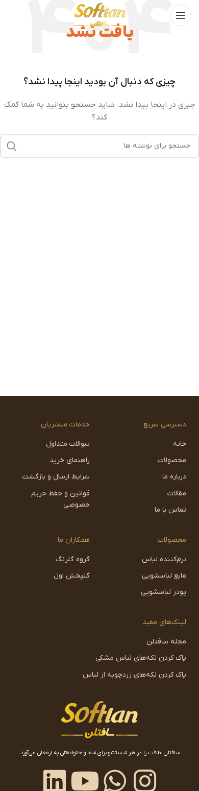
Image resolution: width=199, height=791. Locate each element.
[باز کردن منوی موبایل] (180, 15)
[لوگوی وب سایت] (100, 15)
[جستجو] (11, 146)
